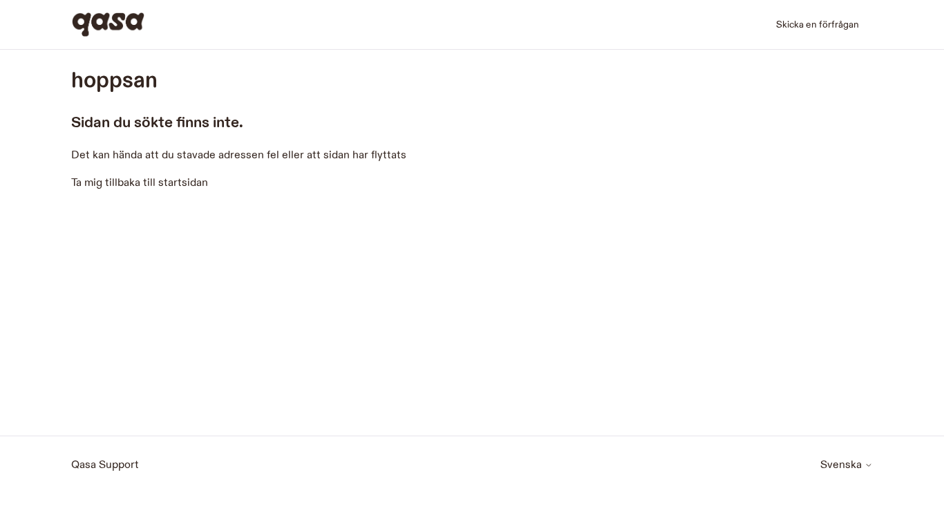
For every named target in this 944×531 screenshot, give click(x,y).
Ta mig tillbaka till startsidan (139, 183)
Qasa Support (105, 465)
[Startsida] (108, 24)
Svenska (842, 465)
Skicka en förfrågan (817, 24)
